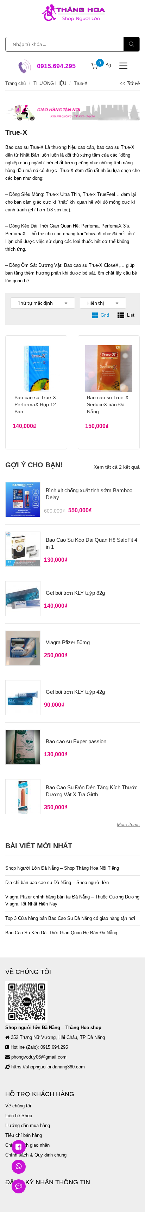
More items (128, 824)
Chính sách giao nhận (27, 1145)
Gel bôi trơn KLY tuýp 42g (75, 692)
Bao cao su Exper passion (76, 741)
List (130, 315)
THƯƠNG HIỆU (49, 83)
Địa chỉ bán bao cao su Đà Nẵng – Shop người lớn (57, 882)
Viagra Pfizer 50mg (68, 642)
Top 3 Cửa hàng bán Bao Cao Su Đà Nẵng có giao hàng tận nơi (70, 918)
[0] (94, 66)
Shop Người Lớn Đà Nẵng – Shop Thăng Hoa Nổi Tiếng (62, 868)
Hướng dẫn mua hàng (27, 1125)
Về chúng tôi (18, 1105)
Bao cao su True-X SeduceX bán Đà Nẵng (107, 404)
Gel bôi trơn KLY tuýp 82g (75, 593)
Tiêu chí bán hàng (23, 1135)
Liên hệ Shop (18, 1115)
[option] (72, 112)
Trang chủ (15, 83)
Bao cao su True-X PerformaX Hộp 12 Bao (35, 404)
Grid (105, 315)
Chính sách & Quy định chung (36, 1155)
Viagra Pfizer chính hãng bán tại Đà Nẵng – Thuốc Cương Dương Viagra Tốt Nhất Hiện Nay (72, 900)
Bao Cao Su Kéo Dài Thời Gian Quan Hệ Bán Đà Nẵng (61, 932)
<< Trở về (130, 83)
